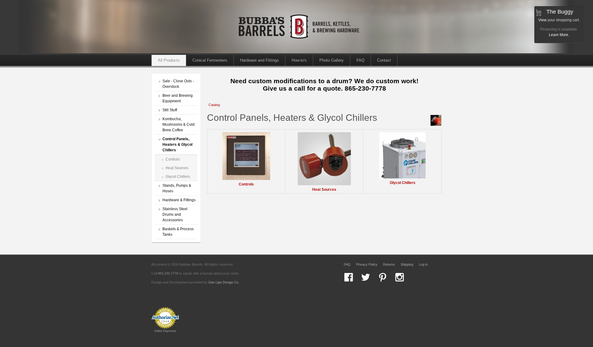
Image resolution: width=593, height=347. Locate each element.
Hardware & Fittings (179, 200)
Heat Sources (177, 168)
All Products (169, 60)
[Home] (299, 52)
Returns (389, 264)
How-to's (299, 60)
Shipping (407, 264)
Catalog (214, 105)
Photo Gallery (331, 60)
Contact (384, 60)
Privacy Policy (366, 264)
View (542, 20)
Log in (423, 264)
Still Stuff (169, 110)
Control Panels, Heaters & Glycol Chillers (177, 144)
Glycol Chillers (178, 176)
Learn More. (559, 35)
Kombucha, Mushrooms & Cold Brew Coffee (178, 124)
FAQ (360, 60)
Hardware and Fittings (259, 60)
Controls (173, 159)
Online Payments (165, 331)
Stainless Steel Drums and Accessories (174, 214)
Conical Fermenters (209, 60)
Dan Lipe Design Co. (223, 282)
